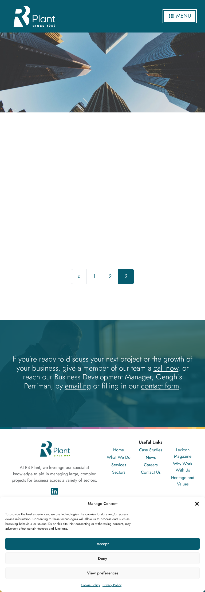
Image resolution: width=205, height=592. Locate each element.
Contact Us (150, 472)
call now (165, 368)
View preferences (102, 573)
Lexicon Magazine (182, 453)
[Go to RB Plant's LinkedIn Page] (54, 491)
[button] (197, 503)
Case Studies (150, 450)
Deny (102, 558)
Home (118, 450)
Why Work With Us (182, 467)
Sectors (118, 472)
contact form (160, 385)
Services (118, 465)
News (151, 457)
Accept (103, 544)
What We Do (119, 457)
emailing (78, 385)
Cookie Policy (90, 585)
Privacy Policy (111, 585)
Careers (150, 465)
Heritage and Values (182, 481)
